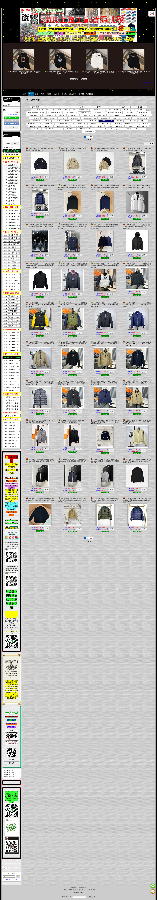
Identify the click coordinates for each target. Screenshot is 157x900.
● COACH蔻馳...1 (130, 112)
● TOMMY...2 (35, 118)
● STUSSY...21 (35, 121)
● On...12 (109, 126)
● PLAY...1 (119, 126)
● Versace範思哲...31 (138, 110)
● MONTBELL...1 (78, 126)
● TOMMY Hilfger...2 (63, 123)
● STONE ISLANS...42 (140, 118)
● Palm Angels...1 (89, 131)
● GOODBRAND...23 (79, 123)
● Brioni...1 (48, 126)
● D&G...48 (61, 115)
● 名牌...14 (143, 121)
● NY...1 (59, 129)
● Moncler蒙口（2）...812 (60, 110)
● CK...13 (119, 121)
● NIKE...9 (62, 118)
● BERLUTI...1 (70, 129)
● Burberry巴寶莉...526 (97, 107)
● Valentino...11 (49, 115)
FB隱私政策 (92, 897)
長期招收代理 (11, 720)
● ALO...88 (105, 123)
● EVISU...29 (49, 123)
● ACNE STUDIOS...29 (115, 115)
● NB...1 (128, 129)
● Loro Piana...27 (131, 121)
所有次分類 (35, 107)
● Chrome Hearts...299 (34, 115)
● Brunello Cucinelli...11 (131, 123)
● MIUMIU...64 (80, 121)
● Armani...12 (104, 118)
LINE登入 (8, 879)
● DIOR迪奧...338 (123, 107)
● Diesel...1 (36, 129)
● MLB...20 (146, 115)
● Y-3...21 (47, 121)
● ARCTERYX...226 (97, 110)
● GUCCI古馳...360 (80, 107)
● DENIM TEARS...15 (34, 123)
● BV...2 (100, 126)
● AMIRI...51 (93, 121)
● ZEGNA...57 (85, 115)
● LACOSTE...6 (73, 115)
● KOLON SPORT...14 (62, 126)
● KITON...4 (116, 123)
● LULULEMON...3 (84, 129)
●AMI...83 (125, 110)
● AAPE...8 (57, 121)
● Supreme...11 (93, 123)
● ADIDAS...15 (74, 118)
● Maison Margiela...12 (89, 118)
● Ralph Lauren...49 (106, 121)
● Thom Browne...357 (64, 107)
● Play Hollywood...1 (116, 129)
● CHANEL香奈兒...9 (114, 112)
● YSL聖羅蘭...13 (144, 112)
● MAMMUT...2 (48, 129)
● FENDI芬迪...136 (112, 110)
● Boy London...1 (142, 126)
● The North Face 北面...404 (36, 112)
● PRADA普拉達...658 (139, 107)
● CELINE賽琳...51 (98, 112)
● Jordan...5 (129, 126)
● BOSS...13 (90, 126)
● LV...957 (111, 107)
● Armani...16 (85, 112)
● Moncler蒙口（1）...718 (40, 110)
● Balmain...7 (145, 123)
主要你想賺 (11, 727)
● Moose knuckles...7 (100, 129)
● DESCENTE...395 (48, 107)
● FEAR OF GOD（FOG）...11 (121, 118)
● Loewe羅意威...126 (71, 112)
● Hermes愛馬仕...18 (54, 112)
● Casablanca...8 (140, 129)
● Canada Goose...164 (49, 118)
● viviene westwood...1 (132, 115)
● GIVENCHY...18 (99, 115)
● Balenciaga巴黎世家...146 (80, 110)
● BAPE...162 (68, 121)
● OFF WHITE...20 (35, 126)
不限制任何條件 (11, 724)
